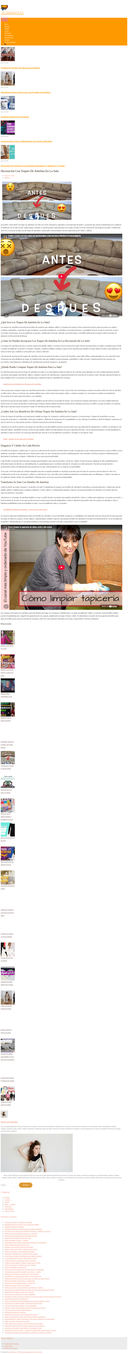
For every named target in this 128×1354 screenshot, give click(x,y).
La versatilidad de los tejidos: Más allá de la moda (20, 1258)
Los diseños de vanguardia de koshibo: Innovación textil (22, 1276)
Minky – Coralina (9, 1204)
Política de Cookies (10, 1348)
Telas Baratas (8, 35)
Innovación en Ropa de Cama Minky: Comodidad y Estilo (23, 1328)
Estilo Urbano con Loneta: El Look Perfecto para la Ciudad (23, 1324)
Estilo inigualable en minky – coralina (16, 1240)
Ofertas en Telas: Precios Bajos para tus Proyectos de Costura (24, 1308)
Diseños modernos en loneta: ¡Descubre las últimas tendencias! (25, 1317)
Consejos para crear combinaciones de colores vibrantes (26, 141)
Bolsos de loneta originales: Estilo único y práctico (20, 1234)
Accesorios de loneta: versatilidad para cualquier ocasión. (23, 1256)
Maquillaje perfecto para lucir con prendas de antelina (25, 92)
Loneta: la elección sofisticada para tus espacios (20, 1261)
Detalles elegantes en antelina (15, 117)
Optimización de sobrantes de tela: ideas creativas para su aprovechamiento (29, 1290)
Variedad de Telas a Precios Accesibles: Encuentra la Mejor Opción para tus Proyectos (32, 1297)
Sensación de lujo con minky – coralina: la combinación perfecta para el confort (30, 1330)
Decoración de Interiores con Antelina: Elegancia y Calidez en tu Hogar (33, 165)
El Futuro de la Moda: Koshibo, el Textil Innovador (20, 1306)
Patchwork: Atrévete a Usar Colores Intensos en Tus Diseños (24, 1326)
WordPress (13, 1352)
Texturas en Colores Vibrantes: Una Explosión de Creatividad (24, 1270)
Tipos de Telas (8, 38)
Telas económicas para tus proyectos (16, 1245)
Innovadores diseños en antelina (14, 1312)
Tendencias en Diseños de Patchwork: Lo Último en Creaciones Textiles (27, 1333)
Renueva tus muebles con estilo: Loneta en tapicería (21, 1274)
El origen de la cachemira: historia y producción (19, 1283)
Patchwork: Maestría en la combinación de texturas (21, 1254)
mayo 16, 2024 (9, 175)
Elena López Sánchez (9, 1122)
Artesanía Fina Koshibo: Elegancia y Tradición (19, 1292)
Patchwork (7, 33)
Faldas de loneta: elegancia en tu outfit (16, 1321)
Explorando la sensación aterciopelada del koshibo (21, 1315)
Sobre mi (7, 40)
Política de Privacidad (11, 1344)
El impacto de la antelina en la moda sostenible (19, 1294)
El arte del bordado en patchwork (15, 1267)
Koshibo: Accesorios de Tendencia (16, 1299)
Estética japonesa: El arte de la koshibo (17, 1285)
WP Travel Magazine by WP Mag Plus (30, 1352)
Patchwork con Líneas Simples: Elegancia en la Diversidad (23, 1303)
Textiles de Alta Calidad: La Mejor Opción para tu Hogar (22, 1263)
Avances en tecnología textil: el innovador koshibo (20, 1236)
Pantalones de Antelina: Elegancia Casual (17, 1238)
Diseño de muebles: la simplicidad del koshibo (19, 1252)
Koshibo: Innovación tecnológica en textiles (18, 1247)
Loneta (6, 31)
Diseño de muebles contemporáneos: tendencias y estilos (23, 1288)
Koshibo (6, 29)
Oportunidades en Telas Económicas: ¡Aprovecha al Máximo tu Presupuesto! (29, 1319)
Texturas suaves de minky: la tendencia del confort (20, 1249)
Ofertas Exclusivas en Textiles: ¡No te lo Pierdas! (20, 1265)
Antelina (6, 26)
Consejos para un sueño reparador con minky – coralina (22, 1272)
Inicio (6, 24)
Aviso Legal (8, 1346)
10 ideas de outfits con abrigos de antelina (20, 68)
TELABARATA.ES (12, 13)
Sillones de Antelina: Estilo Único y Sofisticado (19, 1281)
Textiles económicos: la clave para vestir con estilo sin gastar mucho (26, 1279)
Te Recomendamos (10, 42)
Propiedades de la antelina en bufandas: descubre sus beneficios (25, 1243)
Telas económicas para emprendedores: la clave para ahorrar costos (26, 1301)
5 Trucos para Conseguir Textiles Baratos (17, 1310)
